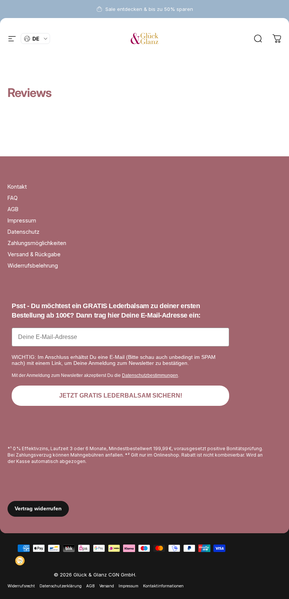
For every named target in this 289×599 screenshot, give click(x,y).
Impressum (22, 220)
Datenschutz (24, 231)
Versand (106, 586)
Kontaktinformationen (163, 586)
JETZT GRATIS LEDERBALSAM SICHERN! (120, 395)
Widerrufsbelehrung (33, 265)
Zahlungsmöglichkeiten (37, 243)
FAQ (13, 198)
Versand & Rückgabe (34, 254)
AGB (13, 209)
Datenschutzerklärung (61, 586)
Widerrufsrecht (21, 586)
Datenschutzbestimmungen (150, 375)
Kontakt (17, 186)
